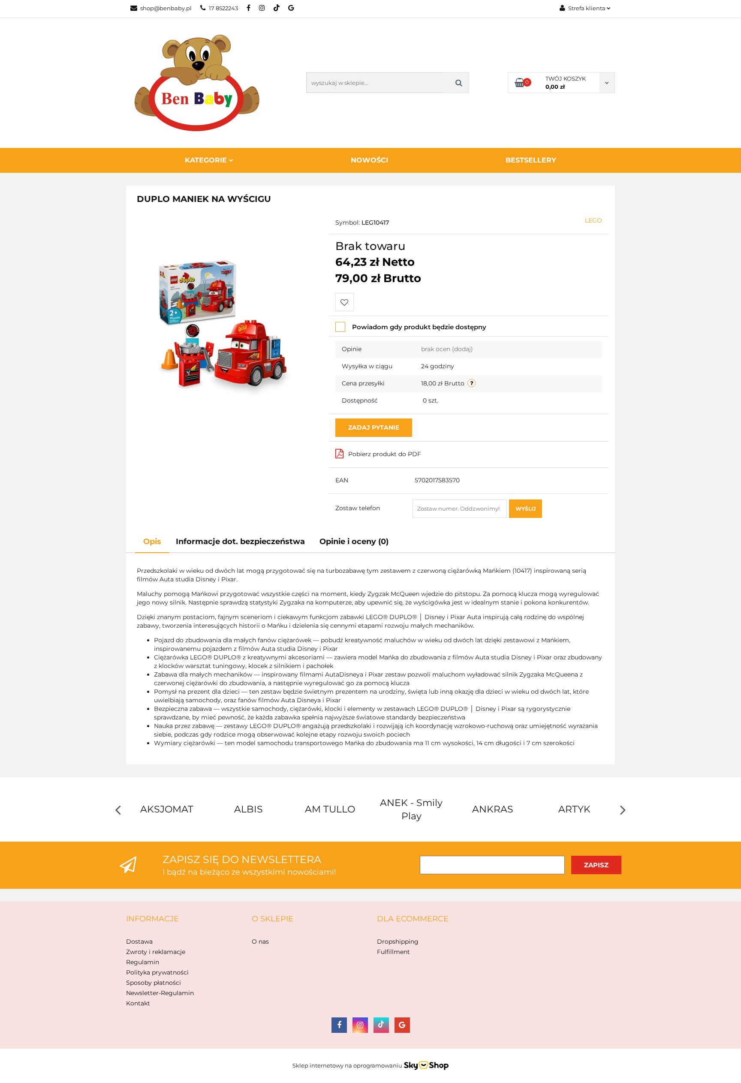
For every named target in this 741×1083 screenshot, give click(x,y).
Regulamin (142, 962)
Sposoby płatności (153, 983)
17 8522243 (223, 8)
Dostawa (139, 941)
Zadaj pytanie (373, 427)
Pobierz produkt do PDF (384, 454)
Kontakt (138, 1003)
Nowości (369, 160)
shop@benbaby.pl (166, 8)
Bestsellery (531, 160)
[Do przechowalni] (344, 302)
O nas (260, 941)
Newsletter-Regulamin (160, 993)
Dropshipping (398, 941)
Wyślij (525, 508)
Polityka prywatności (157, 972)
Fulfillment (393, 952)
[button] (152, 919)
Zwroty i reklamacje (155, 952)
